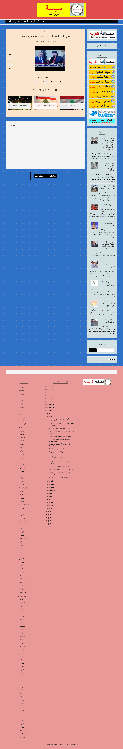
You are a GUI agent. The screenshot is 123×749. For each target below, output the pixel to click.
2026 (49, 386)
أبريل (51, 499)
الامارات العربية (22, 424)
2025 (49, 389)
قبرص (22, 670)
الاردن (22, 420)
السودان (22, 451)
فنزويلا (22, 659)
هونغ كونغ (22, 737)
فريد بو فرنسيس (22, 653)
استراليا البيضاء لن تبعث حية (109, 224)
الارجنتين (22, 417)
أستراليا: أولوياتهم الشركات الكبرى (109, 321)
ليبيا (22, 703)
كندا (22, 683)
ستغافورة (22, 619)
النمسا (22, 498)
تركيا (22, 579)
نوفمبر (51, 416)
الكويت (22, 481)
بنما (22, 555)
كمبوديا (22, 680)
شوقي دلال (22, 636)
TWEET (49, 81)
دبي (22, 609)
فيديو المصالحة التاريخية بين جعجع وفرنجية (60, 449)
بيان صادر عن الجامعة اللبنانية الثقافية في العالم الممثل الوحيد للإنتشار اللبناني (107, 245)
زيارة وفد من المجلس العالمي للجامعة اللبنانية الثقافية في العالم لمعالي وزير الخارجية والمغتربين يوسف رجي (108, 143)
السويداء (22, 457)
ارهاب (22, 397)
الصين (22, 461)
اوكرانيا (22, 528)
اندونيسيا (22, 518)
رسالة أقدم (52, 176)
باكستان (22, 542)
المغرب (22, 491)
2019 (50, 407)
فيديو (22, 666)
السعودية (22, 447)
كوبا (22, 686)
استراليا (22, 404)
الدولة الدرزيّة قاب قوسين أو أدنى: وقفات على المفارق (107, 303)
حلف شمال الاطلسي (22, 602)
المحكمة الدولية (22, 488)
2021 (49, 401)
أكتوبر (51, 481)
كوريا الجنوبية (22, 690)
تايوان (22, 572)
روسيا (22, 612)
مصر (22, 713)
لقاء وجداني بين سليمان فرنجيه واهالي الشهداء (61, 469)
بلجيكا (22, 548)
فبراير (51, 505)
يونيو (51, 493)
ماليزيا (22, 707)
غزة (22, 643)
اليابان (22, 508)
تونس (22, 585)
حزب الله (22, 599)
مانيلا (22, 710)
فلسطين (22, 656)
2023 (49, 395)
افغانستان (22, 414)
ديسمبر (52, 413)
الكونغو (22, 478)
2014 (50, 521)
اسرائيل (22, 407)
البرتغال (22, 437)
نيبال (22, 723)
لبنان (44, 32)
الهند (22, 501)
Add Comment (41, 41)
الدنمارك (22, 444)
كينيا (22, 697)
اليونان (22, 515)
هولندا (22, 734)
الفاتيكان (22, 468)
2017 (50, 512)
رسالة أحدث (39, 176)
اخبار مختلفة (22, 390)
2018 (50, 410)
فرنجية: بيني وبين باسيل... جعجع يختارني (60, 436)
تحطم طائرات (22, 575)
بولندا (22, 562)
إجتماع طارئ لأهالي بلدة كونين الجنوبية (59, 477)
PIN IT (31, 81)
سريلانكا (22, 622)
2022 (49, 398)
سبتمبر (52, 484)
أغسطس (52, 487)
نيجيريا (22, 727)
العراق (22, 464)
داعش (22, 606)
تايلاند (22, 569)
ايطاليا (22, 535)
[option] (72, 104)
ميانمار (22, 720)
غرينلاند (22, 639)
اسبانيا (22, 400)
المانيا (22, 484)
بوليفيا (22, 565)
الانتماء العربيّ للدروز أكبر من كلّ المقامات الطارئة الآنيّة (108, 283)
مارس (51, 502)
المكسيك (22, 494)
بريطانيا (22, 545)
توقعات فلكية (22, 582)
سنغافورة (22, 626)
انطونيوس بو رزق (22, 521)
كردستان (22, 676)
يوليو (51, 490)
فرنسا (22, 649)
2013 (50, 524)
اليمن (22, 511)
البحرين (22, 430)
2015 (50, 518)
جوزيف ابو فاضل (22, 595)
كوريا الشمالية (22, 693)
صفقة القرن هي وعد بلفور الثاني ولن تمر (59, 466)
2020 (50, 404)
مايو (51, 496)
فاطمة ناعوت (22, 646)
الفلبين (22, 471)
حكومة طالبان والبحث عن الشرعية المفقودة (108, 187)
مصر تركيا (22, 717)
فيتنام (22, 663)
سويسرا (22, 633)
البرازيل (22, 434)
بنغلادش (22, 552)
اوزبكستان (22, 525)
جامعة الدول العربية (22, 589)
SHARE (58, 81)
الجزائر (22, 441)
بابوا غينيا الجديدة (22, 538)
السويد (22, 454)
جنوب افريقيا (22, 592)
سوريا (22, 629)
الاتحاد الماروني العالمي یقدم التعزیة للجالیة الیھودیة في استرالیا (108, 166)
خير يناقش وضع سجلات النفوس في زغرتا (60, 428)
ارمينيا (22, 393)
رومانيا (22, 616)
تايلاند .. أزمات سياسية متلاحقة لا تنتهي (109, 264)
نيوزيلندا (22, 730)
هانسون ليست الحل (108, 205)
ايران (22, 531)
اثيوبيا (22, 387)
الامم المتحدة (22, 427)
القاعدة (22, 474)
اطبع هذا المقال (101, 46)
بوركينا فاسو (22, 558)
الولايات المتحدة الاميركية (22, 505)
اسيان (22, 410)
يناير (51, 508)
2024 (49, 392)
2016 (50, 515)
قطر (22, 673)
